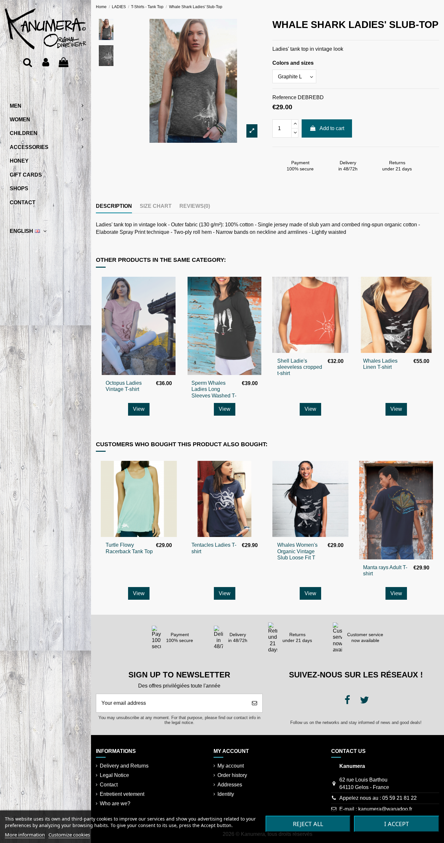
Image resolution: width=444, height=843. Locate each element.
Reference (284, 97)
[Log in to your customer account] (45, 62)
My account (230, 766)
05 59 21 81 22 (399, 798)
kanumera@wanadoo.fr (385, 809)
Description (114, 206)
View (139, 409)
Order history (232, 775)
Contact (109, 784)
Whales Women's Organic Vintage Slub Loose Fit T (297, 551)
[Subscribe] (254, 703)
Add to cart (332, 128)
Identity (225, 794)
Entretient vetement (122, 794)
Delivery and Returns (124, 766)
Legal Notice (114, 775)
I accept (396, 824)
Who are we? (115, 803)
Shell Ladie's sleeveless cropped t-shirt (299, 367)
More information (25, 834)
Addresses (229, 784)
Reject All (308, 824)
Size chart (156, 206)
